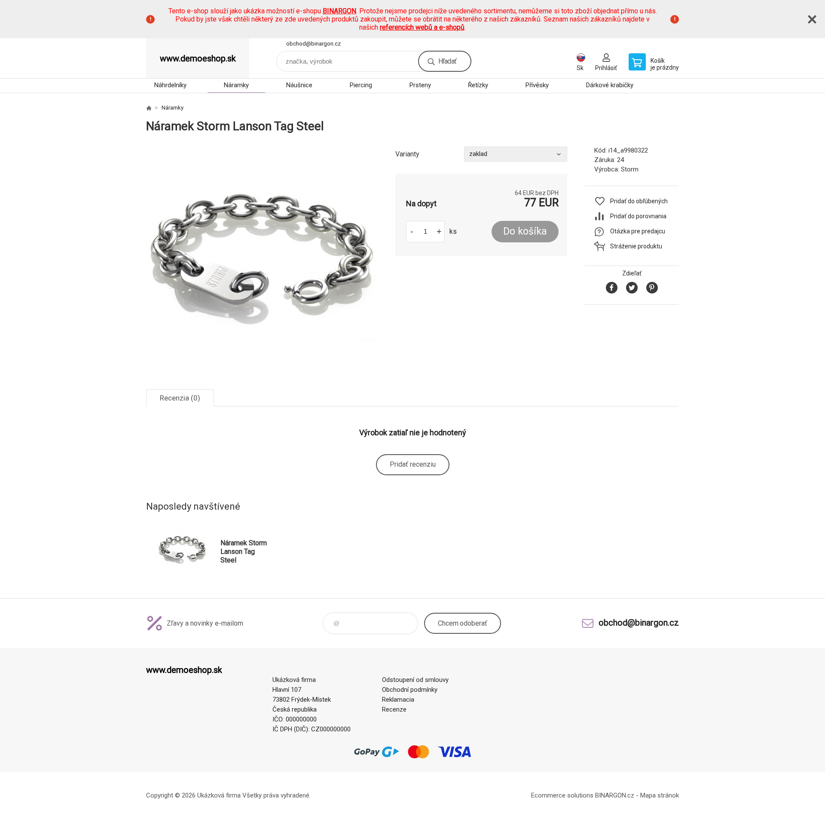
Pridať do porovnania (638, 216)
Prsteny (420, 85)
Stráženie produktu (636, 246)
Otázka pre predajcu (637, 231)
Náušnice (299, 85)
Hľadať (447, 61)
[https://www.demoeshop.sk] (148, 107)
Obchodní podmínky (409, 690)
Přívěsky (537, 85)
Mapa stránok (659, 795)
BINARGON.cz (614, 795)
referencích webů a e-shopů (422, 27)
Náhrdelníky (170, 85)
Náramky (236, 85)
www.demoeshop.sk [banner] (198, 58)
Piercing (361, 85)
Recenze (394, 709)
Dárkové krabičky (609, 85)
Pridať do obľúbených (639, 201)
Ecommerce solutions (562, 795)
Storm (630, 169)
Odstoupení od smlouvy (415, 680)
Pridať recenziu (413, 464)
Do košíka (525, 231)
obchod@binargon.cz (313, 43)
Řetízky (478, 85)
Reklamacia (398, 699)
